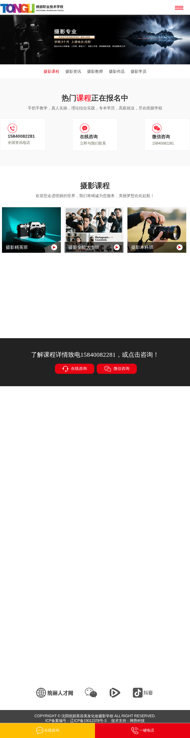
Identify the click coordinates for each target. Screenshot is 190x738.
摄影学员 (138, 71)
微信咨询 (121, 368)
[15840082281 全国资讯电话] (24, 129)
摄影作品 (117, 71)
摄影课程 (51, 71)
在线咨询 (79, 368)
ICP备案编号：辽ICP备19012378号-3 (75, 720)
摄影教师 (95, 71)
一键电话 (146, 730)
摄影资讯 (73, 71)
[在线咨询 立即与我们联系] (96, 129)
